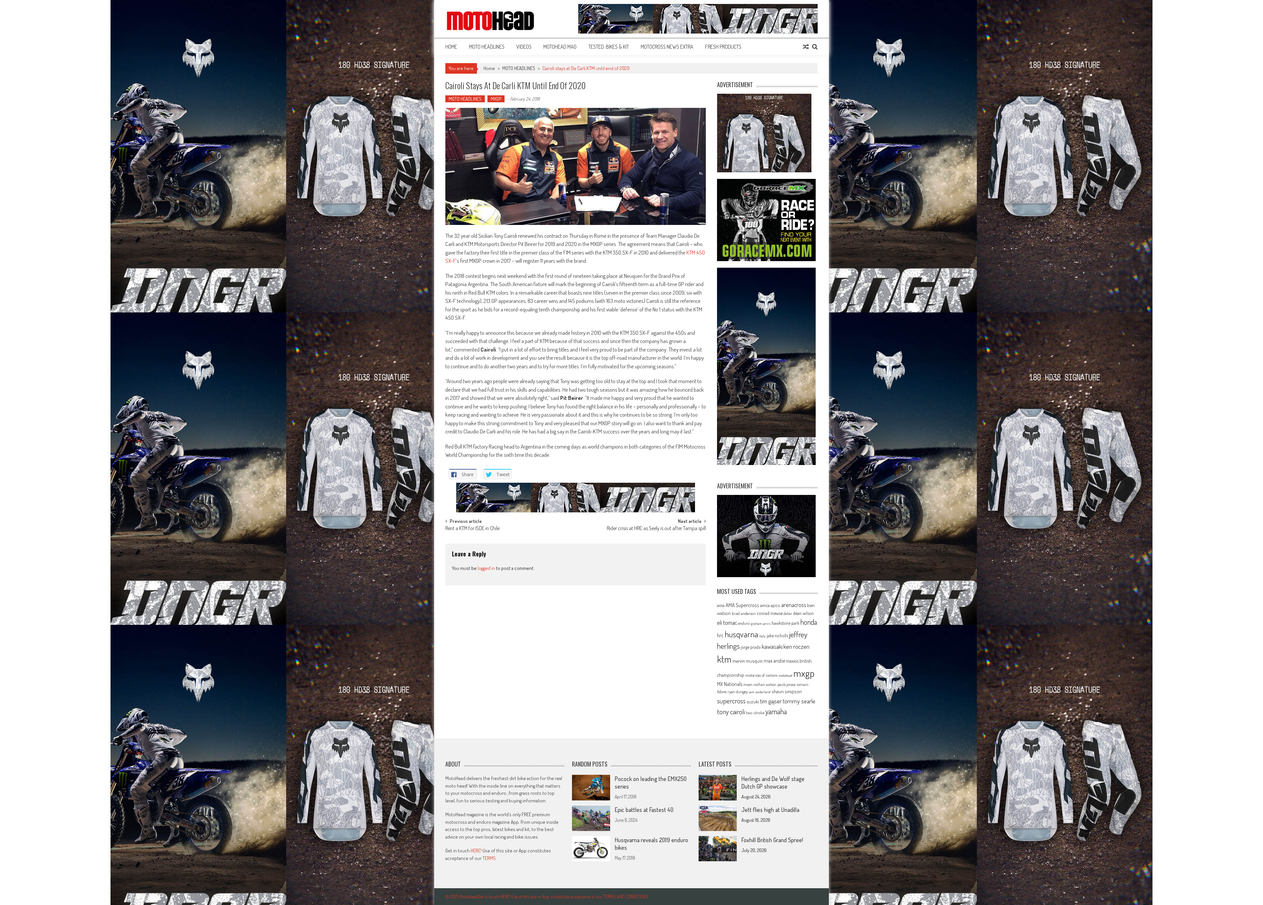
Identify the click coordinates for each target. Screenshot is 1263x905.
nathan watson (765, 684)
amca (765, 605)
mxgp (803, 673)
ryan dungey (738, 691)
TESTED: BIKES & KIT (608, 46)
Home (451, 46)
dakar (787, 613)
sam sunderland (760, 692)
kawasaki (772, 646)
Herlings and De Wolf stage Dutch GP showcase (773, 782)
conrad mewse (769, 613)
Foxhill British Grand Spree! (772, 840)
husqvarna (741, 634)
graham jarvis (761, 623)
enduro (744, 623)
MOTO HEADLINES (487, 46)
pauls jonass (787, 684)
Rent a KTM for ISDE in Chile (472, 528)
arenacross (793, 604)
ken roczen (796, 646)
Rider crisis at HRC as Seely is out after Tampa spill (656, 528)
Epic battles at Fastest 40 (644, 809)
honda (808, 622)
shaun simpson (787, 691)
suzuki (753, 701)
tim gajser (771, 701)
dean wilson (803, 613)
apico (775, 605)
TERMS (489, 858)
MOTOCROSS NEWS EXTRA (667, 46)
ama (721, 605)
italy (762, 636)
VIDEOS (524, 46)
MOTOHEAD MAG (560, 46)
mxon (748, 684)
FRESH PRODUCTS (723, 46)
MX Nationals (729, 684)
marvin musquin (747, 661)
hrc (720, 635)
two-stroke (755, 712)
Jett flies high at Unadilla (770, 809)
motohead (785, 675)
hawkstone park (785, 623)
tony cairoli (731, 711)
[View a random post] (806, 46)
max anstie (774, 660)
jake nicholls (777, 635)
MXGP (496, 99)
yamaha (776, 711)
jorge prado (751, 647)
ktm (724, 659)
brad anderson (744, 613)
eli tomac (727, 622)
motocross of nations (761, 675)
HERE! (476, 850)
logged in (486, 568)
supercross (731, 700)
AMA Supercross (742, 604)
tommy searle (799, 701)
